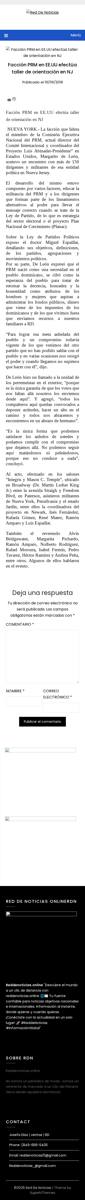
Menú (76, 35)
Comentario (20, 624)
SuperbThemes (42, 1192)
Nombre (15, 691)
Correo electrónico (57, 694)
